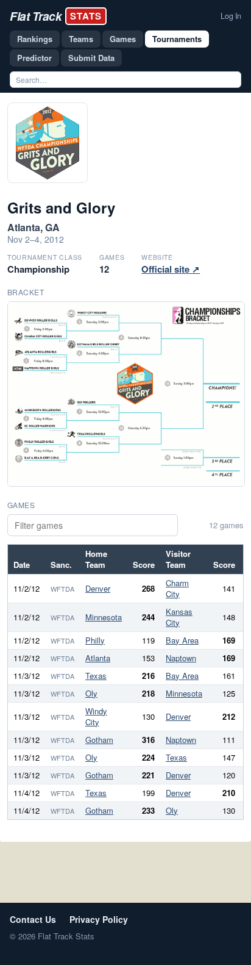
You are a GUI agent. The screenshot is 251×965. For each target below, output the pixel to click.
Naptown (181, 658)
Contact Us (33, 919)
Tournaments (177, 39)
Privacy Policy (98, 919)
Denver (97, 588)
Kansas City (179, 617)
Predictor (34, 57)
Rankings (34, 39)
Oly (91, 693)
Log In (231, 15)
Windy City (96, 716)
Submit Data (91, 57)
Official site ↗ (170, 269)
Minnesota (103, 617)
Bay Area (182, 640)
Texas (96, 675)
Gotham (99, 739)
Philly (95, 640)
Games (123, 39)
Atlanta (97, 658)
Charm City (177, 588)
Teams (81, 39)
